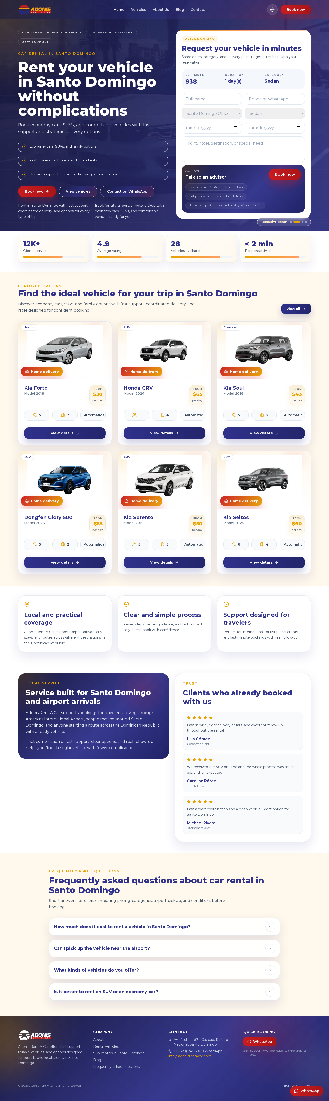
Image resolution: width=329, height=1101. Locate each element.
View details (62, 433)
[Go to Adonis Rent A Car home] (35, 9)
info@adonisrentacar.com (189, 1056)
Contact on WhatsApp (127, 191)
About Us (161, 9)
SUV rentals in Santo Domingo (119, 1053)
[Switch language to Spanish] (272, 9)
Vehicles (138, 9)
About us (100, 1039)
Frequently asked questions (116, 1066)
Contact (198, 9)
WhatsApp (262, 1041)
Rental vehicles (106, 1046)
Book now (296, 9)
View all (293, 309)
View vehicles (78, 191)
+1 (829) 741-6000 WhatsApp (198, 1051)
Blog (180, 9)
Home (119, 9)
